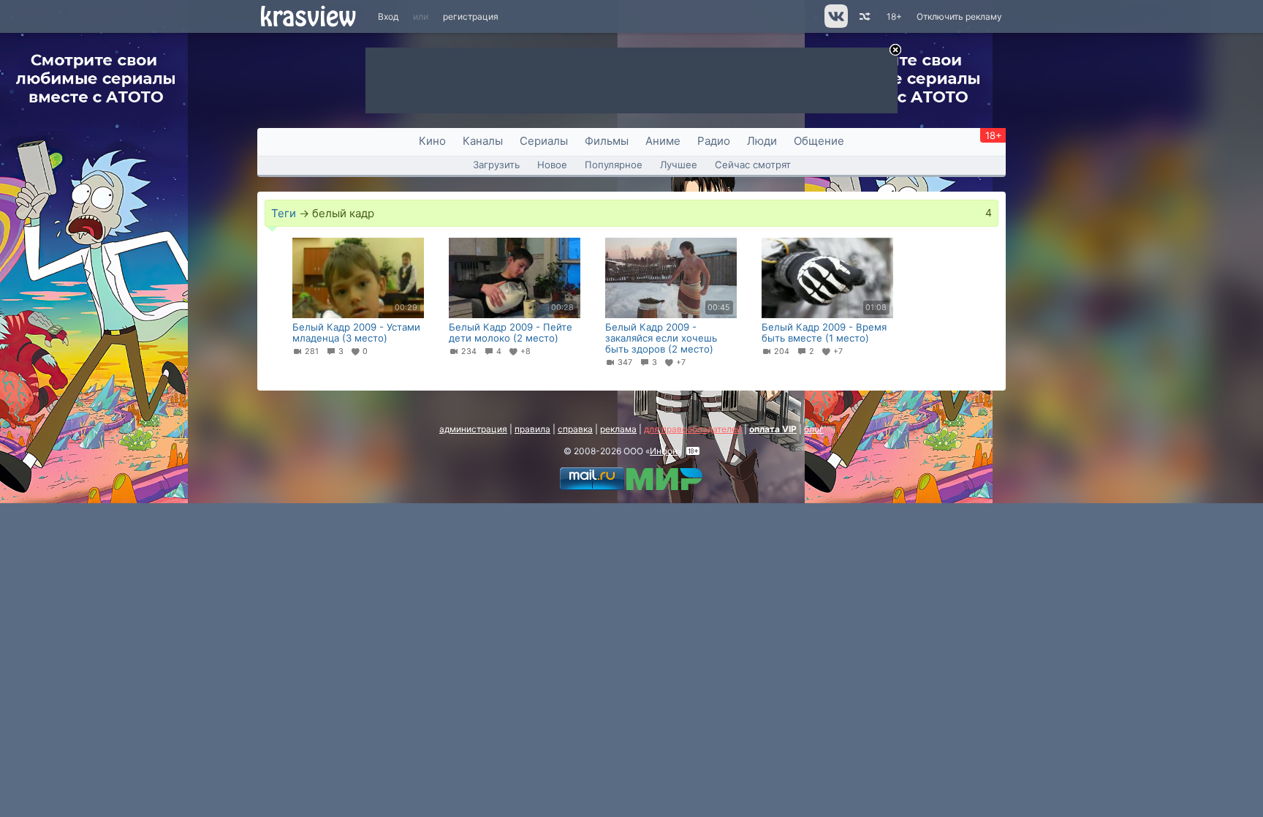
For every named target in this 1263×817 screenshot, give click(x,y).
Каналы (483, 141)
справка (575, 428)
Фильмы (607, 141)
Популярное (613, 164)
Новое (552, 164)
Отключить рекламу (959, 16)
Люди (762, 141)
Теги (283, 213)
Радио (713, 141)
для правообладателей (693, 428)
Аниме (662, 141)
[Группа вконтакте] (835, 24)
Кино (432, 141)
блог (814, 428)
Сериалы (544, 141)
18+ (894, 16)
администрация (473, 428)
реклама (618, 428)
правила (532, 428)
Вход (388, 16)
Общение (819, 141)
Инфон (664, 450)
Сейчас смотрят (753, 164)
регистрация (470, 16)
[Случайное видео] (863, 16)
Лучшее (678, 164)
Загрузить (496, 164)
